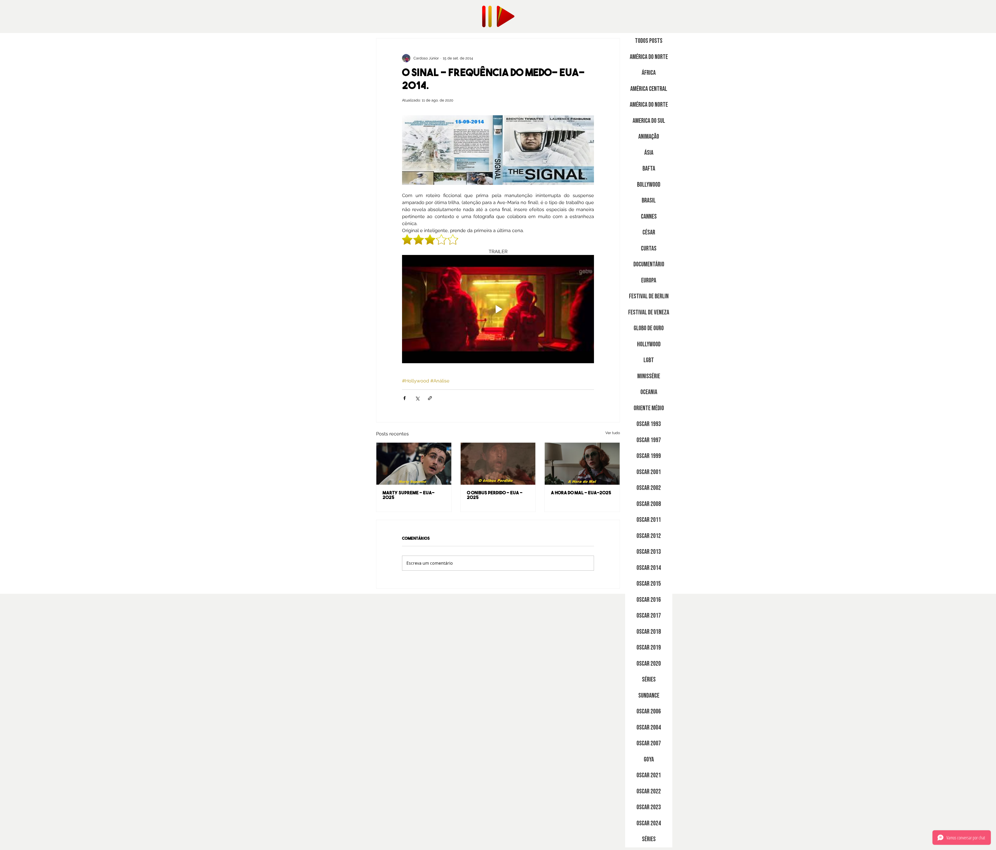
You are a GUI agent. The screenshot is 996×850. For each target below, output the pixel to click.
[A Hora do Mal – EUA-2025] (582, 464)
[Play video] (498, 309)
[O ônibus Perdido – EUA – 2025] (498, 464)
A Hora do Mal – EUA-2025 (581, 493)
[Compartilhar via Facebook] (404, 398)
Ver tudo (612, 433)
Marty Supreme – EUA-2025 (408, 495)
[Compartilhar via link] (429, 398)
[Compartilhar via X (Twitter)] (417, 398)
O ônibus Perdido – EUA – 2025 (495, 495)
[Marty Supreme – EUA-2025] (413, 464)
